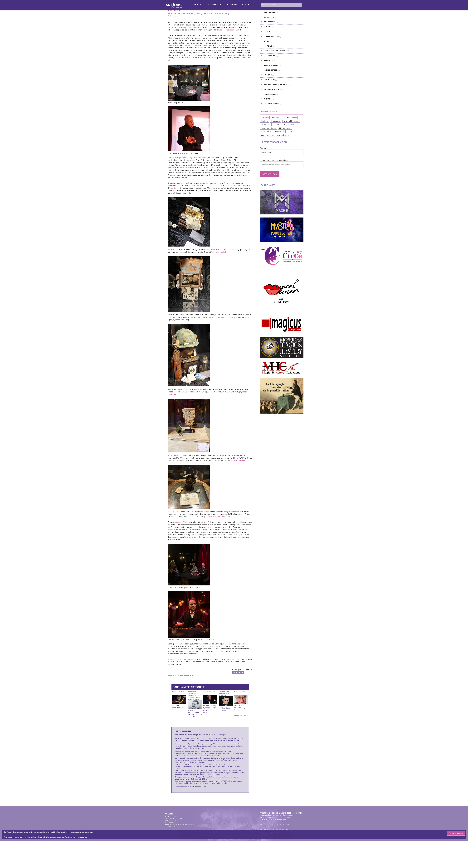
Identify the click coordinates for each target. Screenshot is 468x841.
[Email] (239, 672)
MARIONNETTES (270, 70)
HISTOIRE (180, 675)
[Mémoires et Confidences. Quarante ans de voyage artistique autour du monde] (195, 702)
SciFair (227, 35)
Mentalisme (266, 132)
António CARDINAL (209, 692)
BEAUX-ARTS (269, 17)
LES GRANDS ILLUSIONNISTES (276, 51)
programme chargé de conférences (191, 158)
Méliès (291, 132)
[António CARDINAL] (210, 696)
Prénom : (263, 148)
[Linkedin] (236, 672)
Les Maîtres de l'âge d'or (284, 124)
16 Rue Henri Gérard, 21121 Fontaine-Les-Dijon (174, 817)
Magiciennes (285, 128)
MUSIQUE (268, 75)
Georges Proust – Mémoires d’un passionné (225, 692)
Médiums (279, 132)
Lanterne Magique (291, 121)
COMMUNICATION (271, 36)
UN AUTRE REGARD (271, 104)
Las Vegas (265, 124)
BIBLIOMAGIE (269, 22)
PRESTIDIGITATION (271, 89)
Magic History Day (268, 128)
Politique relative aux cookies (76, 837)
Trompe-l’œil (283, 135)
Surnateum (230, 185)
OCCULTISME (188, 675)
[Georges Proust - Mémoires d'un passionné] (226, 698)
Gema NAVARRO (239, 692)
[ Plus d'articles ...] (241, 716)
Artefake (174, 5)
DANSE (266, 41)
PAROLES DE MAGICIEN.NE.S (275, 84)
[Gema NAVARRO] (241, 696)
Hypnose (275, 121)
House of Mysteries (224, 30)
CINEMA (267, 27)
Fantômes (292, 117)
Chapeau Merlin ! (178, 692)
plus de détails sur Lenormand (217, 516)
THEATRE (267, 99)
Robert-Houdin (267, 135)
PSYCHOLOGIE (270, 94)
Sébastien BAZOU (201, 787)
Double (264, 117)
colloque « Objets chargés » (180, 27)
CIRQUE (267, 31)
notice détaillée (222, 252)
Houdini (264, 121)
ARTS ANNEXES (270, 12)
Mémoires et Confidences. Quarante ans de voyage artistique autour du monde (194, 692)
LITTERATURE (269, 56)
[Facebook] (233, 672)
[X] (242, 672)
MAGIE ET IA (268, 60)
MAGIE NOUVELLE (271, 65)
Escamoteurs (278, 117)
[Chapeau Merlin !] (179, 696)
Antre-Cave (174, 188)
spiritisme (192, 165)
